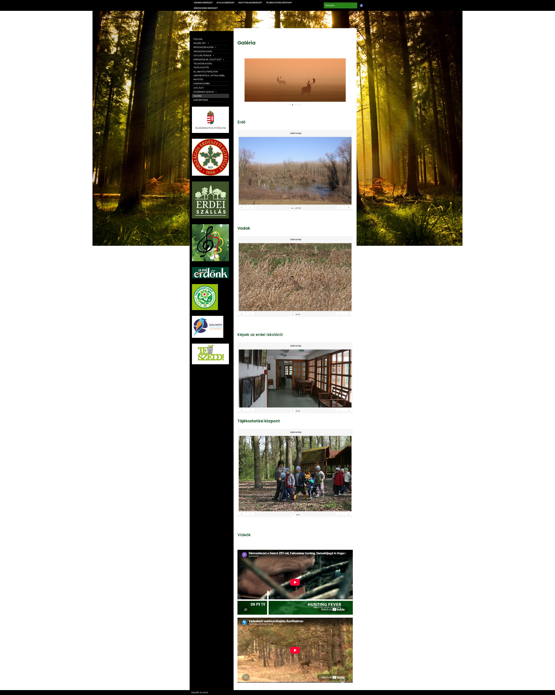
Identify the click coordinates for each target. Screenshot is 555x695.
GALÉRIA (197, 96)
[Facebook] (361, 5)
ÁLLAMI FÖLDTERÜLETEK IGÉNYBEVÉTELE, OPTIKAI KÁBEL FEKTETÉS (209, 75)
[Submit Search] (354, 5)
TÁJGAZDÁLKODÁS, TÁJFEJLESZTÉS (202, 65)
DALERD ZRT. (199, 43)
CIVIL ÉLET (198, 88)
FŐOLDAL (198, 39)
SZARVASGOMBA (201, 83)
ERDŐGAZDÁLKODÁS (203, 47)
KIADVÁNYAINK (200, 100)
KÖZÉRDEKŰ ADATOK (203, 92)
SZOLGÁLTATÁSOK (202, 55)
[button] (289, 104)
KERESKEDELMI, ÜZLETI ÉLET (207, 59)
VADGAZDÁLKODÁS (202, 51)
